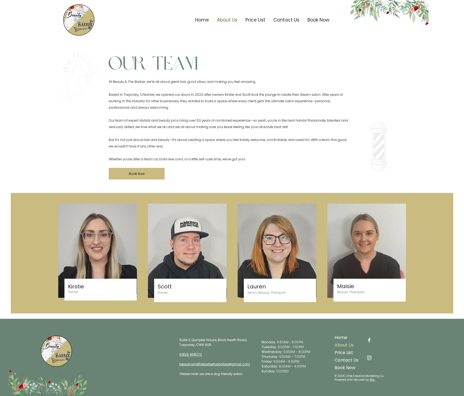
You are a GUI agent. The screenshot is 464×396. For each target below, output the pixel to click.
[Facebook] (369, 340)
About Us (344, 345)
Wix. (372, 380)
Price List (344, 352)
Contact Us (346, 360)
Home (341, 337)
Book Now (345, 368)
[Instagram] (369, 358)
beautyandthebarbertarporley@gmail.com (214, 364)
